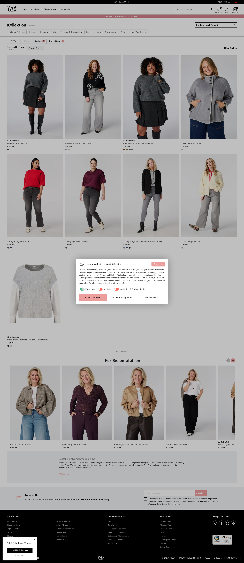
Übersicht (159, 264)
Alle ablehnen (151, 297)
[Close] (34, 539)
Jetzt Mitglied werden (19, 550)
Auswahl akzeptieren (122, 297)
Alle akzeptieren (92, 297)
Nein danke (19, 556)
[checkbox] (87, 289)
